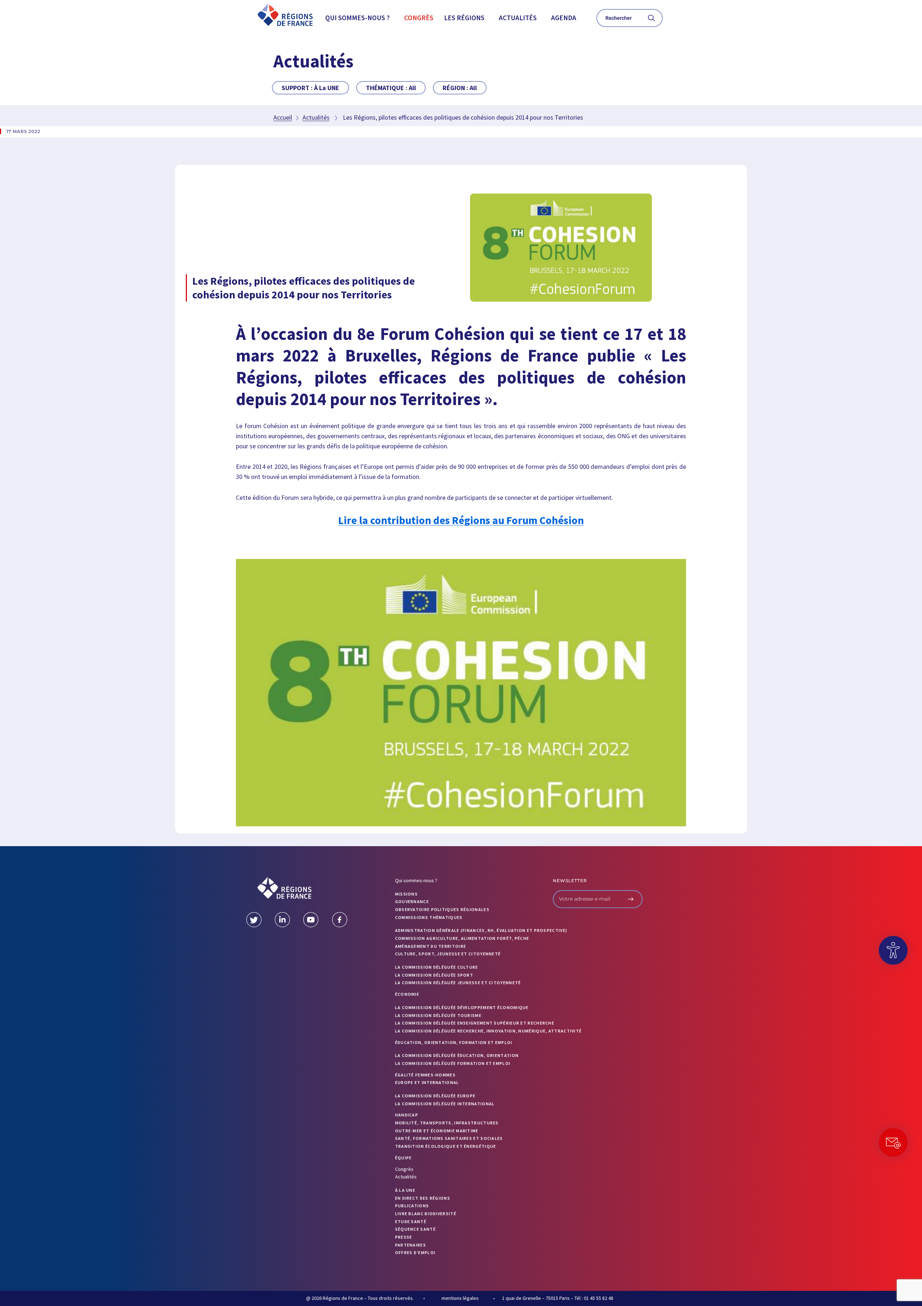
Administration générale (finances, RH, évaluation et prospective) (481, 930)
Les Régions (464, 17)
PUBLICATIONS (412, 1205)
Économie (407, 994)
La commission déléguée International (445, 1103)
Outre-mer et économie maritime (437, 1130)
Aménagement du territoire (430, 946)
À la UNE (405, 1190)
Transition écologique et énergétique (445, 1146)
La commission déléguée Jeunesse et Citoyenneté (458, 982)
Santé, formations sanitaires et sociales (449, 1138)
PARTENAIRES (410, 1245)
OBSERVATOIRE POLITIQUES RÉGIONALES (442, 909)
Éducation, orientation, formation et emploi (454, 1042)
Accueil (282, 117)
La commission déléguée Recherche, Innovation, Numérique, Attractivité (488, 1031)
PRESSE (403, 1237)
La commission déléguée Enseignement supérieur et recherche (474, 1023)
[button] (359, 18)
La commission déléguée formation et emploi (453, 1063)
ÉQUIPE (403, 1157)
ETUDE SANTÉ (410, 1221)
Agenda (563, 17)
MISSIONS (406, 894)
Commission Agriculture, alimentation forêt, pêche (462, 938)
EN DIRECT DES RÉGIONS (422, 1198)
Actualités (518, 17)
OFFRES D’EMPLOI (415, 1252)
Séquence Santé (415, 1229)
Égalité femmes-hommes (425, 1075)
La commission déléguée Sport (434, 975)
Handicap (406, 1115)
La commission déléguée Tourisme (438, 1015)
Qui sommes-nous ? (357, 17)
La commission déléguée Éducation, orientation (457, 1055)
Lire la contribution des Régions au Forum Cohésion (461, 520)
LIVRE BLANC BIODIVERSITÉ (425, 1213)
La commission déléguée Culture (436, 967)
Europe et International (427, 1082)
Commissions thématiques (429, 917)
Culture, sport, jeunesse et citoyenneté (448, 953)
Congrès (418, 17)
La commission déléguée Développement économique (462, 1007)
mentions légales (460, 1298)
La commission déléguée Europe (435, 1095)
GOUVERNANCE (412, 901)
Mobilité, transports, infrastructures (447, 1122)
